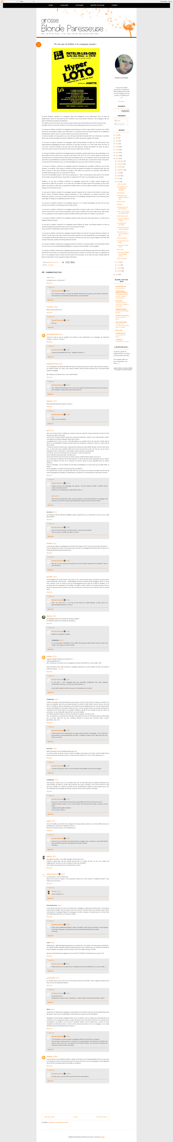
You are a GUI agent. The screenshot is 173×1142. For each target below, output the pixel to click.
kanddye (49, 543)
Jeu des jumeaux (120, 288)
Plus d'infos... (121, 101)
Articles (118, 121)
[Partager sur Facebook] (72, 262)
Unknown (49, 1056)
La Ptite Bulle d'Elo (52, 334)
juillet (119, 176)
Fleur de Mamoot (121, 286)
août (118, 173)
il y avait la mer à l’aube (122, 341)
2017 (117, 144)
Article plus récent (49, 1117)
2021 (117, 135)
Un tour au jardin (122, 258)
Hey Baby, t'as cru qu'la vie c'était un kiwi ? (123, 197)
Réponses (51, 287)
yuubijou (49, 656)
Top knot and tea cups (122, 315)
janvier (119, 271)
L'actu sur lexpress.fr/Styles (123, 369)
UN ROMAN (79, 5)
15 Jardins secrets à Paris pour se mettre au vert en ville (122, 304)
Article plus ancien (101, 1117)
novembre (120, 164)
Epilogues (120, 204)
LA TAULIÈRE (64, 5)
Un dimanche (120, 193)
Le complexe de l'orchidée (121, 224)
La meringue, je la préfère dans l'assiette (122, 188)
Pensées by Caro (121, 333)
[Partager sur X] (70, 262)
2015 (117, 150)
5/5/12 (68, 924)
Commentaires (120, 124)
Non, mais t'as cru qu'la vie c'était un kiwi (123, 233)
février (119, 268)
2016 (117, 147)
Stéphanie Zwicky (121, 309)
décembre (120, 161)
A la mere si (50, 307)
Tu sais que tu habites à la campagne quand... (123, 254)
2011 (117, 274)
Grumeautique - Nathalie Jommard (121, 292)
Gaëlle (49, 821)
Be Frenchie (119, 301)
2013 (117, 155)
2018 (117, 141)
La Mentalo (119, 340)
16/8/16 (55, 1056)
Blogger (102, 1137)
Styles (119, 369)
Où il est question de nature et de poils (123, 228)
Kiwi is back (120, 250)
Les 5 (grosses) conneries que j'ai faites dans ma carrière (122, 325)
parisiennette (51, 978)
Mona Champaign (121, 322)
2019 (117, 138)
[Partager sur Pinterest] (74, 262)
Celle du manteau (122, 238)
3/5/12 (53, 277)
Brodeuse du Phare (52, 364)
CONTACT (114, 5)
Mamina (49, 616)
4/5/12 (57, 496)
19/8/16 (68, 1074)
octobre (119, 167)
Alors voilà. (119, 330)
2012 (117, 158)
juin (118, 178)
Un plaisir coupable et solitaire (123, 219)
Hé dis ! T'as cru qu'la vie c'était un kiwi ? (123, 212)
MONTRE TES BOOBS (97, 5)
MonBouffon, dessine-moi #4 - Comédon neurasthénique (122, 296)
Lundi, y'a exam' (121, 184)
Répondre (49, 283)
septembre (120, 170)
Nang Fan (49, 401)
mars (119, 265)
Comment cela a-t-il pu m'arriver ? (122, 208)
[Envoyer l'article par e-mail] (62, 262)
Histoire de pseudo (122, 216)
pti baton (49, 577)
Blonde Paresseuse (57, 291)
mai (118, 181)
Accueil (75, 1117)
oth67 (48, 277)
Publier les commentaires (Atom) (59, 1122)
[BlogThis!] (68, 262)
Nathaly (49, 856)
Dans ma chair (121, 202)
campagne (50, 265)
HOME (51, 5)
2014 (117, 152)
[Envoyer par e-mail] (66, 262)
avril (118, 262)
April (48, 430)
